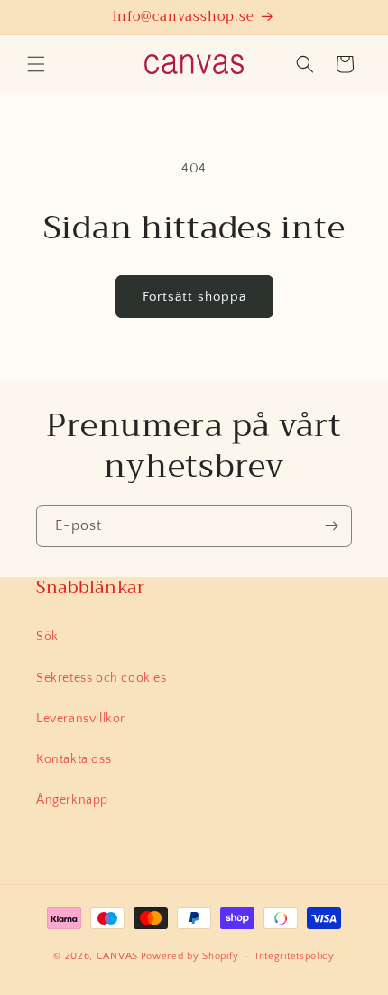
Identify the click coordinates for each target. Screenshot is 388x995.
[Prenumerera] (331, 526)
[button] (36, 64)
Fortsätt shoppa (194, 296)
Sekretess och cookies (101, 678)
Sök (47, 636)
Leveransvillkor (80, 718)
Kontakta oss (73, 759)
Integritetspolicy (295, 956)
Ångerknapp (72, 800)
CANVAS (117, 956)
